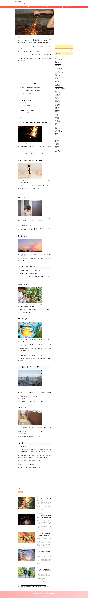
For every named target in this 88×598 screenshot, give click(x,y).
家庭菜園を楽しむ (26, 102)
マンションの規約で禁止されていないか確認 (32, 90)
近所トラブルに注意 (27, 93)
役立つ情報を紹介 (44, 595)
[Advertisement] (34, 73)
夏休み (48, 6)
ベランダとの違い (26, 112)
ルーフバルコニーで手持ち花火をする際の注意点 (30, 87)
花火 (29, 6)
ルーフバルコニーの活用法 (25, 100)
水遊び (67, 6)
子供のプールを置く (27, 105)
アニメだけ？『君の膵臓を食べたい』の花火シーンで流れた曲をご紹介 (44, 571)
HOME (19, 6)
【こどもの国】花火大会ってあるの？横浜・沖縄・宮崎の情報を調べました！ (44, 517)
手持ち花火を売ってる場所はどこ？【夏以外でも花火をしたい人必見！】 (44, 535)
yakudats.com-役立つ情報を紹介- (44, 593)
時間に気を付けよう (27, 96)
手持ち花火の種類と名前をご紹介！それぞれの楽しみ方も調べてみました (36, 586)
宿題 (38, 6)
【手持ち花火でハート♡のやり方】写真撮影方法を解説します (33, 585)
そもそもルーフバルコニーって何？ (27, 110)
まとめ (21, 117)
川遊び (58, 6)
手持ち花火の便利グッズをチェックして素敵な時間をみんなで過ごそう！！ (44, 553)
